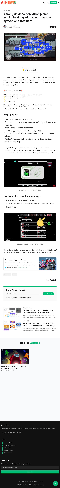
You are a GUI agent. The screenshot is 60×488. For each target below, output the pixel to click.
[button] (44, 2)
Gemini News (7, 453)
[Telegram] (11, 432)
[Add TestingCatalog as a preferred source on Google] (30, 70)
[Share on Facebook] (53, 27)
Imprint (41, 481)
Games (14, 274)
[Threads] (8, 432)
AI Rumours (7, 448)
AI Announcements (9, 445)
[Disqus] (30, 399)
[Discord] (14, 432)
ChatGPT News (8, 450)
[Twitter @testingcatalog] (5, 432)
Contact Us (25, 481)
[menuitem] (18, 481)
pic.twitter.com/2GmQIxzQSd (17, 107)
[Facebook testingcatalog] (2, 432)
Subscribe (53, 2)
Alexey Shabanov (12, 26)
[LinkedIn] (17, 432)
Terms (31, 481)
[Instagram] (20, 432)
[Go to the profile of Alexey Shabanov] (5, 26)
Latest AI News (8, 443)
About (18, 481)
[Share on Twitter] (51, 27)
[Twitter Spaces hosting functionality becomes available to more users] (12, 312)
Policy (36, 481)
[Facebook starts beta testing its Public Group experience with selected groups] (12, 325)
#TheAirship (9, 91)
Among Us (6, 10)
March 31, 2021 (42, 109)
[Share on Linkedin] (55, 27)
